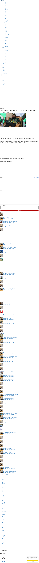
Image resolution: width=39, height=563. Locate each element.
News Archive (3, 542)
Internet (5, 49)
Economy (3, 496)
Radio (5, 43)
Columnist (6, 29)
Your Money (6, 21)
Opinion (4, 70)
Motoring (3, 536)
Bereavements (6, 36)
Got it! (32, 560)
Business (4, 17)
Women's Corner (7, 34)
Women (5, 58)
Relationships (6, 26)
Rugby (5, 14)
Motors (2, 525)
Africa (5, 4)
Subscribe (19, 210)
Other (5, 54)
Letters (2, 509)
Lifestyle (4, 22)
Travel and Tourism (4, 502)
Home (4, 66)
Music (2, 516)
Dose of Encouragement (4, 499)
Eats (5, 23)
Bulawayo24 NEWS (2, 0)
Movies (5, 40)
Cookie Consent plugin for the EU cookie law (32, 561)
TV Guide (3, 519)
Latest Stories (5, 73)
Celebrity (6, 39)
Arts (5, 42)
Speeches (6, 31)
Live (5, 16)
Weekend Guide (6, 46)
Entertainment (5, 38)
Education (6, 5)
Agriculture (6, 8)
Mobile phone (6, 50)
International (6, 7)
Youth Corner (6, 35)
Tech (3, 47)
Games (5, 41)
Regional (6, 3)
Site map (3, 544)
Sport (5, 56)
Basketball (6, 13)
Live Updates (3, 203)
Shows (5, 44)
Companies (6, 19)
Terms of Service (26, 556)
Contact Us (3, 546)
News (4, 1)
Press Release (6, 9)
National (4, 79)
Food (5, 59)
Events (2, 522)
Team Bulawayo (6, 45)
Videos (4, 72)
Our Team (3, 547)
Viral (5, 62)
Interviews (6, 30)
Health (5, 6)
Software (6, 51)
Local (5, 2)
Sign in (35, 177)
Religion (6, 33)
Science (5, 53)
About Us (3, 545)
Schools (5, 15)
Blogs (5, 32)
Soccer (5, 12)
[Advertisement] (19, 92)
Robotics (6, 52)
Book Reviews (6, 37)
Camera (6, 48)
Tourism (6, 60)
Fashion (6, 24)
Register (38, 177)
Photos (5, 28)
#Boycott (5, 176)
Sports (4, 10)
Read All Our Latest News (5, 474)
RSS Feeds (3, 561)
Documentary (6, 61)
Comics (5, 27)
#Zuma (3, 176)
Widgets (2, 543)
